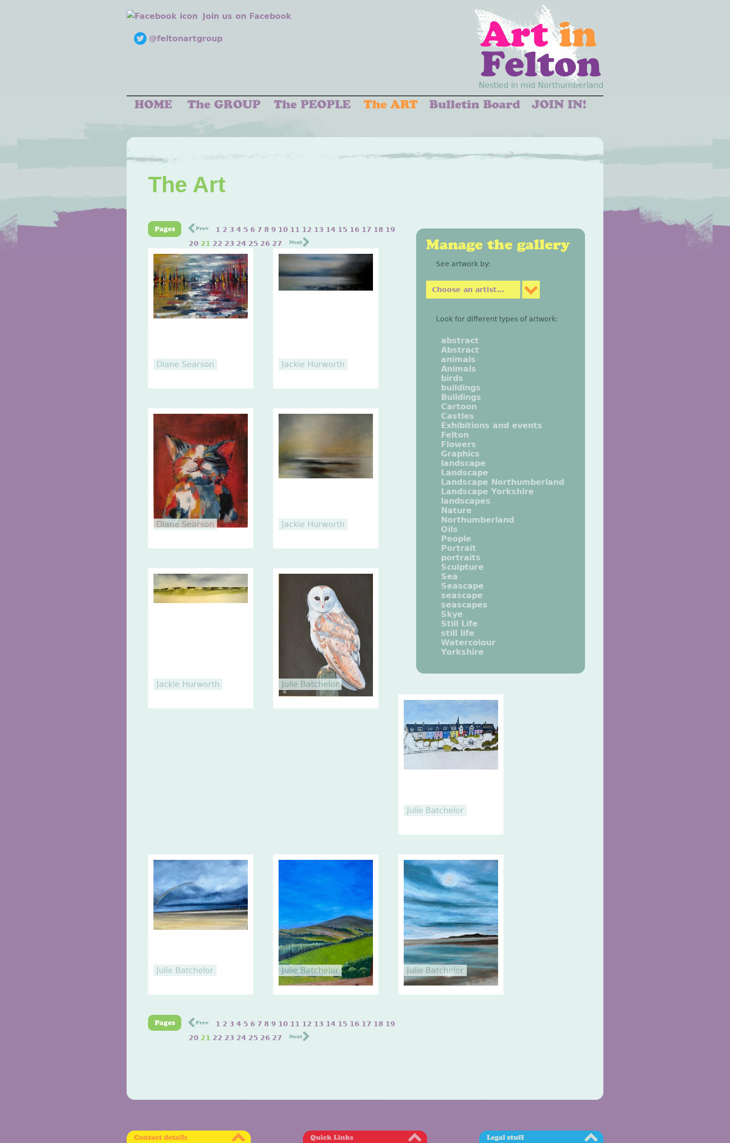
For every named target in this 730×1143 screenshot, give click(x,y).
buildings (461, 387)
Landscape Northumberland (502, 482)
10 (283, 229)
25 (253, 243)
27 (277, 243)
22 (217, 243)
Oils (449, 529)
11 (295, 229)
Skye (452, 614)
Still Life (459, 623)
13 (319, 229)
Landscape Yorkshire (487, 491)
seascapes (464, 605)
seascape (462, 595)
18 (378, 229)
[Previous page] (198, 230)
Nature (456, 510)
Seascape (462, 586)
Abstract (460, 350)
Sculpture (462, 567)
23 (229, 243)
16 (355, 229)
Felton (455, 435)
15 (343, 229)
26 (265, 243)
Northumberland (477, 520)
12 (307, 229)
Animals (458, 369)
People (456, 538)
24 (241, 243)
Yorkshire (462, 652)
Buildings (461, 397)
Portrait (458, 548)
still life (457, 633)
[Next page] (299, 244)
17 (366, 229)
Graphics (460, 453)
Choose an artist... (468, 290)
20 (194, 243)
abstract (460, 340)
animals (458, 359)
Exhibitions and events (491, 425)
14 (331, 229)
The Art (186, 184)
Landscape (464, 472)
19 (390, 229)
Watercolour (468, 642)
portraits (461, 557)
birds (452, 378)
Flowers (458, 444)
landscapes (466, 501)
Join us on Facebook (247, 16)
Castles (457, 416)
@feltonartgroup (185, 38)
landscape (463, 463)
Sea (449, 576)
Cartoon (459, 406)
